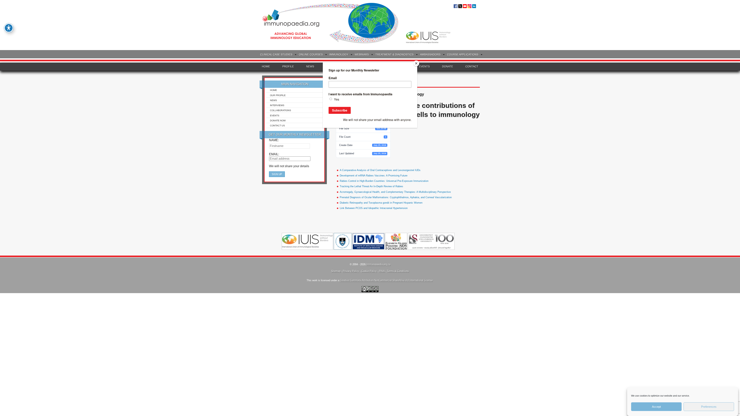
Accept (656, 406)
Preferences (708, 406)
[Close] (416, 63)
